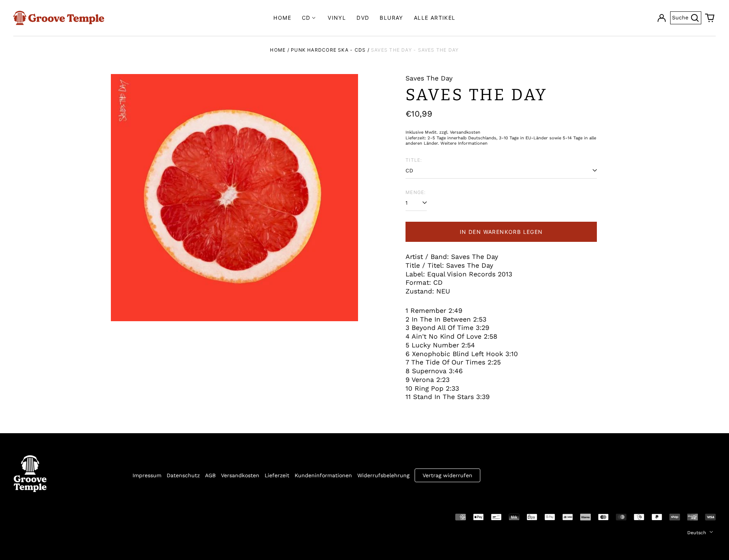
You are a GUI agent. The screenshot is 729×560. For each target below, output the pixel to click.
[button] (710, 18)
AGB (210, 475)
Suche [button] (686, 17)
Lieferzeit (277, 475)
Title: (414, 160)
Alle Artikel (435, 17)
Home (282, 17)
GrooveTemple (48, 516)
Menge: (416, 192)
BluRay (391, 17)
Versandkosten (240, 475)
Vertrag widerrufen (447, 475)
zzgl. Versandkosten (459, 132)
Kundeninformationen (323, 475)
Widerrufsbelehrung (383, 475)
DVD (363, 17)
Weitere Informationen (464, 143)
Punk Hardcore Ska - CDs (328, 50)
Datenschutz (183, 475)
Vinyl (337, 17)
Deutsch (697, 532)
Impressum (147, 475)
